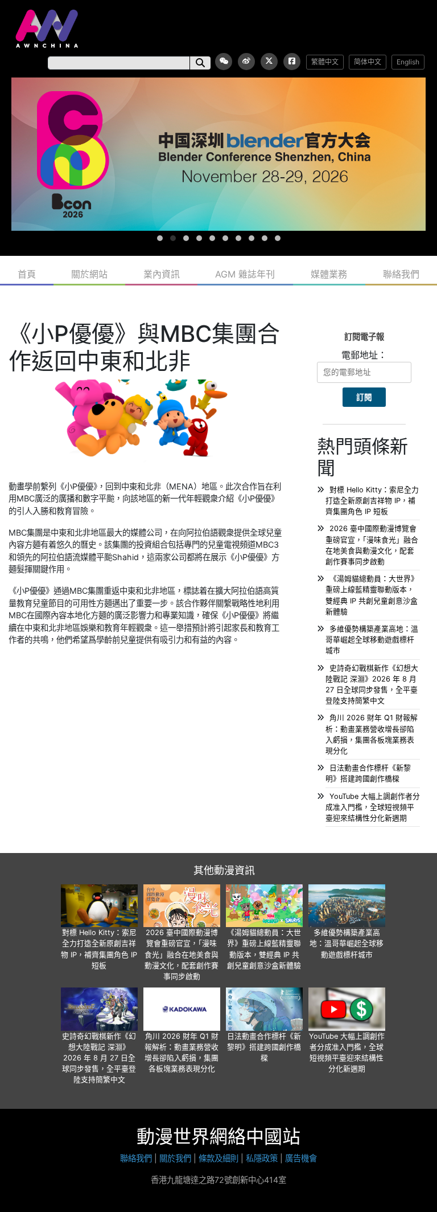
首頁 (27, 274)
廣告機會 (301, 1158)
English (408, 62)
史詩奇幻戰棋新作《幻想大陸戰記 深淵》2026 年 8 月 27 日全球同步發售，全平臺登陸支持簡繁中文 (99, 1058)
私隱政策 (262, 1158)
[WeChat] (223, 61)
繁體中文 (325, 62)
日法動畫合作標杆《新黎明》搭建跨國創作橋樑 (264, 1047)
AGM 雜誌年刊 (245, 274)
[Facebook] (291, 61)
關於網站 (89, 274)
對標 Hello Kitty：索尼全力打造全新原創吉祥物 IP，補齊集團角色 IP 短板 (372, 500)
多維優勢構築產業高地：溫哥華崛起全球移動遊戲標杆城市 (371, 640)
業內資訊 (161, 274)
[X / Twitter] (269, 61)
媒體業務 (329, 274)
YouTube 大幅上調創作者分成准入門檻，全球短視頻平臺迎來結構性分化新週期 (372, 807)
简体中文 (367, 62)
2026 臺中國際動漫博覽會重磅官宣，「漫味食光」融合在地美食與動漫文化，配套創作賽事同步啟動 (181, 954)
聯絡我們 (401, 274)
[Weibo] (246, 61)
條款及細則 (218, 1158)
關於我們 (175, 1158)
